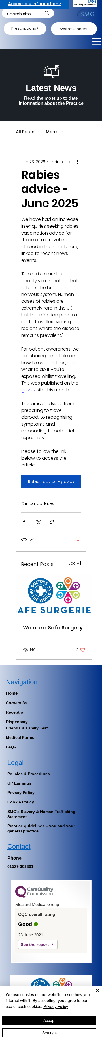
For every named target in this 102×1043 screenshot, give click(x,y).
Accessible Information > (34, 4)
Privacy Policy (55, 1006)
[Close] (94, 994)
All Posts (25, 131)
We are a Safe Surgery (53, 627)
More (51, 131)
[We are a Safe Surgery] (54, 595)
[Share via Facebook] (24, 521)
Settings (49, 1033)
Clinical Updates (37, 503)
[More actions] (77, 161)
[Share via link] (51, 521)
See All (74, 563)
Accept (49, 1020)
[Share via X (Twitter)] (38, 521)
